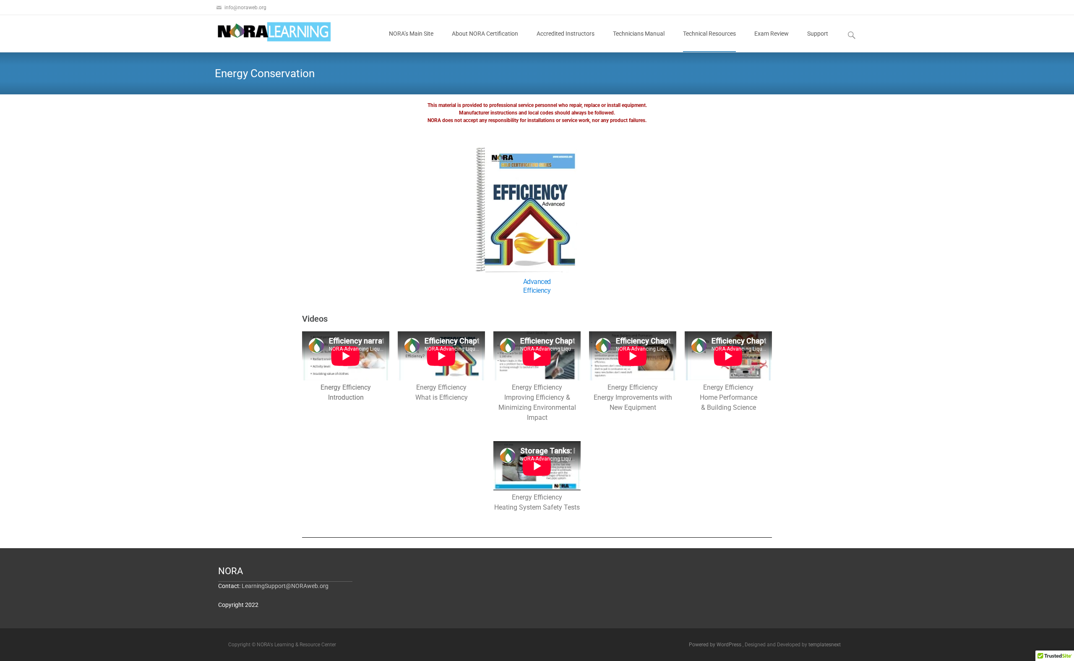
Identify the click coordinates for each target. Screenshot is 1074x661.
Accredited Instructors (565, 33)
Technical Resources (709, 33)
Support (817, 33)
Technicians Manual (639, 33)
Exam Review (771, 33)
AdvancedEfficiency (537, 286)
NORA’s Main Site (411, 33)
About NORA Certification (485, 33)
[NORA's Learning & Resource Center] (266, 32)
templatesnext (824, 645)
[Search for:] (852, 35)
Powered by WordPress (716, 645)
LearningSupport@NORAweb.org (285, 586)
